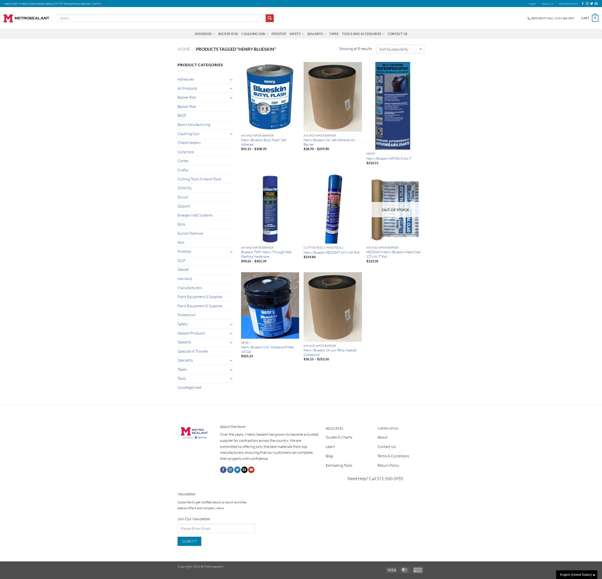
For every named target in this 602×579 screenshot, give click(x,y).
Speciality (185, 360)
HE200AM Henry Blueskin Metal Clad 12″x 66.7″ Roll (393, 254)
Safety (295, 34)
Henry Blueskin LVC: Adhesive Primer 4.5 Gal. (267, 349)
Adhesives (203, 34)
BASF (182, 115)
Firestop (279, 34)
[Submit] (270, 18)
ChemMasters (189, 142)
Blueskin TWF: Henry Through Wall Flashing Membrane (266, 254)
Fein (181, 242)
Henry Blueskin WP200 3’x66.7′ (389, 158)
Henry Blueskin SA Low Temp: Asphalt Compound (330, 352)
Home (184, 49)
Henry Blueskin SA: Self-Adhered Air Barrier (329, 142)
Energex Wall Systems (195, 215)
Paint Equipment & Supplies (200, 296)
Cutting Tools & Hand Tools (199, 179)
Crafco (183, 169)
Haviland (185, 278)
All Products (187, 88)
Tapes (333, 34)
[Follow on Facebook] (582, 3)
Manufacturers (568, 3)
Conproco (186, 151)
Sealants (315, 34)
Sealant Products (191, 333)
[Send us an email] (596, 3)
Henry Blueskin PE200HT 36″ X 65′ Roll (332, 252)
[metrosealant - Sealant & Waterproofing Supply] (27, 18)
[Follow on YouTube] (251, 469)
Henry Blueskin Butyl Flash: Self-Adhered (264, 142)
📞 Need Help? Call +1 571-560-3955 (550, 18)
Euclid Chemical (190, 233)
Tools (182, 378)
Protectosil (186, 314)
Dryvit (183, 197)
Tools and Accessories (361, 34)
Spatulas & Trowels (193, 351)
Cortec (183, 160)
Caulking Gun (253, 34)
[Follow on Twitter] (591, 3)
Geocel (183, 269)
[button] (532, 3)
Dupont (184, 206)
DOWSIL (185, 188)
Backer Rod (228, 34)
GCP (181, 260)
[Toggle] (231, 79)
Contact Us (398, 34)
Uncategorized (189, 387)
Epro (181, 224)
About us (547, 3)
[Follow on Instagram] (587, 3)
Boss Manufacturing (194, 124)
